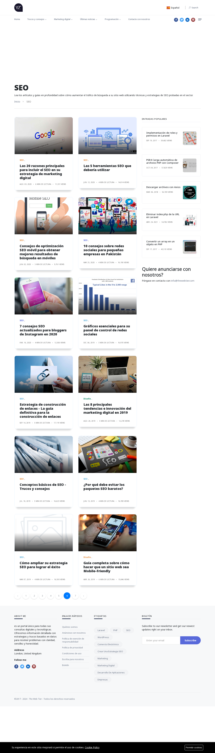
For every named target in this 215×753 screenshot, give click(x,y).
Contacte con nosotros (139, 19)
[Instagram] (193, 20)
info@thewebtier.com (182, 280)
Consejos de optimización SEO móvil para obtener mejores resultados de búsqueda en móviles (41, 252)
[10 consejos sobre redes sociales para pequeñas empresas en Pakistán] (107, 215)
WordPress (103, 637)
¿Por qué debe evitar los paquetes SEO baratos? (103, 486)
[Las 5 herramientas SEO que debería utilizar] (107, 135)
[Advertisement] (107, 49)
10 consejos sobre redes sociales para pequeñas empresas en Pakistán (103, 250)
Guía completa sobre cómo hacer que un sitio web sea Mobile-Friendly (106, 567)
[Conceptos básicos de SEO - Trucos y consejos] (44, 454)
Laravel (101, 630)
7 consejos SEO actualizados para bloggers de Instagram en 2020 (43, 330)
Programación (112, 19)
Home (17, 19)
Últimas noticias (87, 19)
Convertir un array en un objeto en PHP (160, 243)
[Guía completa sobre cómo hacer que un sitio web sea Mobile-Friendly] (107, 532)
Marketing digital (62, 19)
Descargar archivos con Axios (163, 187)
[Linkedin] (187, 20)
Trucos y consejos (35, 19)
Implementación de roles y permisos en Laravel (161, 134)
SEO (128, 630)
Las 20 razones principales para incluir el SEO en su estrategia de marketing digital (42, 172)
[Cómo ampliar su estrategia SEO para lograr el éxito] (44, 532)
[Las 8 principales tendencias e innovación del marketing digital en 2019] (107, 374)
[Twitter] (182, 20)
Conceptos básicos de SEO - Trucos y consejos (43, 486)
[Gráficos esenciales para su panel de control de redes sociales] (107, 296)
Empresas (103, 679)
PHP (115, 630)
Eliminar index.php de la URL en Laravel (162, 216)
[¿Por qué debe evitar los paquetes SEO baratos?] (107, 454)
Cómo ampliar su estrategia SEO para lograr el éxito (44, 565)
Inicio (17, 101)
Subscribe (190, 640)
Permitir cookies (194, 747)
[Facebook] (176, 20)
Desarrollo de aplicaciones (111, 672)
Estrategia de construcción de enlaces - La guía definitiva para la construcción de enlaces (43, 410)
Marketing (103, 658)
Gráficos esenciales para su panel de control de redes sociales (106, 330)
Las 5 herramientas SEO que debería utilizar (107, 168)
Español (174, 7)
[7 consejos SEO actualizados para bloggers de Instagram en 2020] (44, 296)
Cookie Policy (92, 747)
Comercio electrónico (108, 644)
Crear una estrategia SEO (110, 651)
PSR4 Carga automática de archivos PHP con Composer (162, 161)
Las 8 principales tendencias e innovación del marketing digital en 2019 (107, 408)
